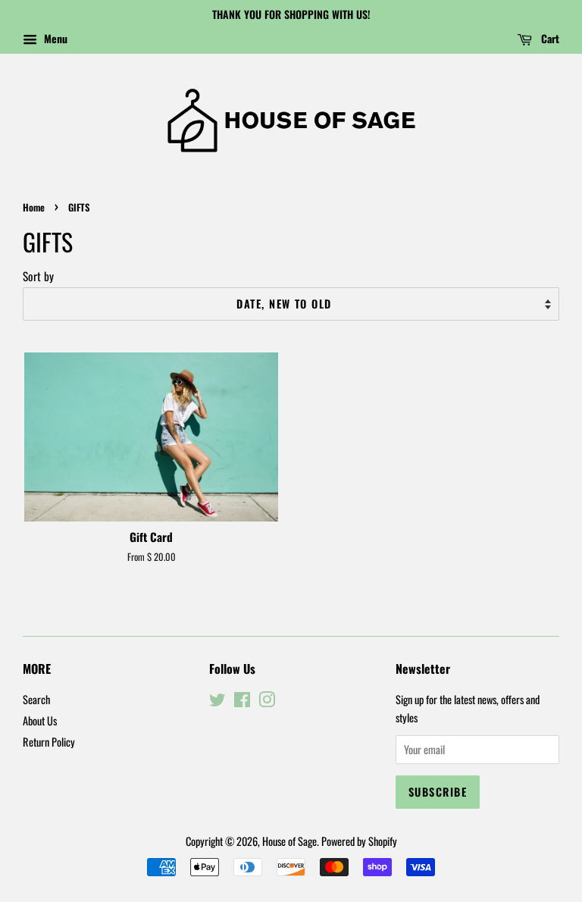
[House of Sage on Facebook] (242, 701)
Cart (548, 38)
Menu (54, 38)
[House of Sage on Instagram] (266, 701)
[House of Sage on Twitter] (217, 701)
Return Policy (49, 742)
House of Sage (289, 841)
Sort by (38, 276)
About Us (40, 720)
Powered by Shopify (359, 841)
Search (36, 699)
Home (34, 207)
